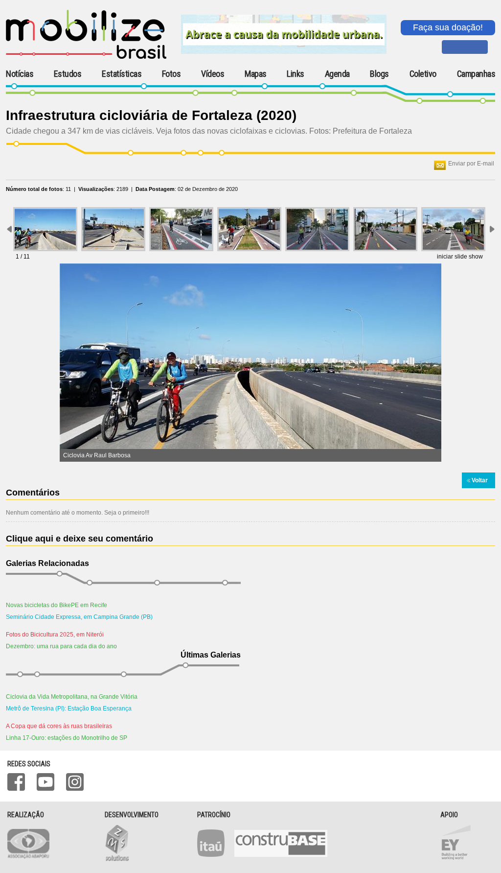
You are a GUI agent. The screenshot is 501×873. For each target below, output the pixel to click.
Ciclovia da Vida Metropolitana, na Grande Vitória (71, 696)
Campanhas (476, 74)
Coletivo (423, 74)
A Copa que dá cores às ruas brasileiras (59, 726)
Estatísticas (121, 74)
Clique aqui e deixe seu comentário (79, 538)
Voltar (480, 480)
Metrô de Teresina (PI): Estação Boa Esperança (69, 708)
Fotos (171, 74)
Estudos (68, 74)
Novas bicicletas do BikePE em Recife (56, 605)
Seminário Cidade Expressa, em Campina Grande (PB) (79, 616)
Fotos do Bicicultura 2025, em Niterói (55, 634)
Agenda (337, 74)
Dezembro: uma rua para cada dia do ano (61, 646)
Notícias (19, 74)
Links (295, 74)
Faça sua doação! (448, 27)
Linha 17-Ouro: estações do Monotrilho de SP (66, 737)
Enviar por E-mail (471, 163)
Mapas (256, 74)
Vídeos (212, 74)
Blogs (379, 74)
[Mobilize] (86, 56)
